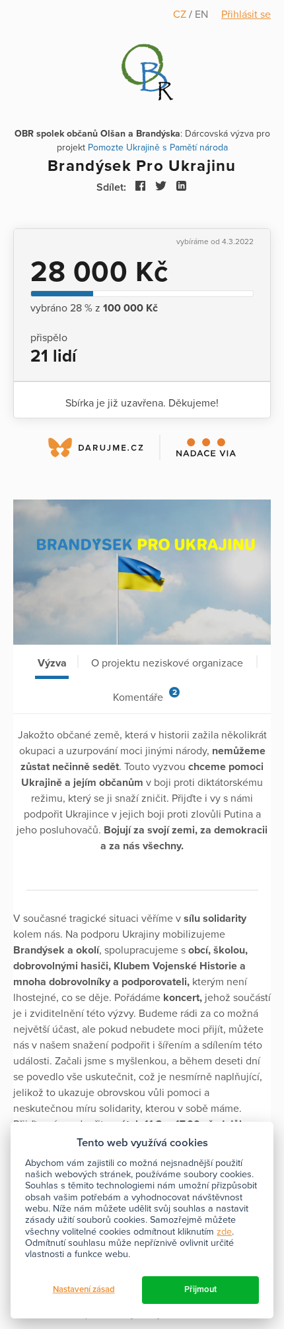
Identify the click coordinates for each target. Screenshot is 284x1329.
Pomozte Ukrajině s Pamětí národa (158, 147)
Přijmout (200, 1289)
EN (201, 14)
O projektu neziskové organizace (167, 663)
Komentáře (144, 696)
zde (224, 1231)
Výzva (52, 663)
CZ (181, 14)
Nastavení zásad (84, 1289)
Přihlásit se (246, 14)
